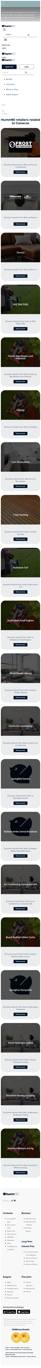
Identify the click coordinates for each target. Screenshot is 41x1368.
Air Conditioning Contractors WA (20, 884)
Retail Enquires (12, 1285)
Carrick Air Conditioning (20, 725)
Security (9, 1295)
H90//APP (10, 1237)
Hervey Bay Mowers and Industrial (20, 357)
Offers (9, 1243)
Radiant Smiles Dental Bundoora (20, 831)
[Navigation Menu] (3, 51)
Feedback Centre (12, 1289)
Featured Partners (32, 1258)
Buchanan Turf (20, 567)
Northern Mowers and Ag (20, 1148)
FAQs (9, 1282)
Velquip (20, 409)
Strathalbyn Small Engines (20, 620)
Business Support (13, 1298)
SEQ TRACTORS (20, 304)
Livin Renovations (21, 462)
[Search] (4, 30)
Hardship (10, 1292)
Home (3, 105)
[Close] (5, 40)
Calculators (10, 84)
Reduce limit (11, 1231)
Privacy (28, 1292)
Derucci (20, 252)
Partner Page (30, 1261)
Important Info (30, 1289)
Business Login (31, 1219)
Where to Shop (12, 89)
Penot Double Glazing (21, 673)
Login (4, 48)
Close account (11, 1234)
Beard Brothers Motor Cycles (20, 937)
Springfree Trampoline (20, 989)
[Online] (13, 156)
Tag (3, 111)
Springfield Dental (20, 778)
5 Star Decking (20, 514)
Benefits (9, 79)
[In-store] (28, 156)
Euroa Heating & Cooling (20, 1042)
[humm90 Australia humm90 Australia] (8, 26)
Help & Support (12, 94)
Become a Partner (31, 1264)
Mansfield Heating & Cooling (20, 1095)
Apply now (6, 45)
